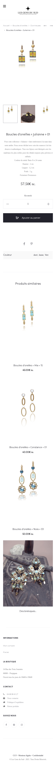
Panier (6, 652)
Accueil (6, 25)
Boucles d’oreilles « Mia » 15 (28, 365)
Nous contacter (12, 698)
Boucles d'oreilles (20, 25)
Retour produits (13, 706)
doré (35, 255)
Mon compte (9, 646)
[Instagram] (22, 725)
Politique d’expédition (15, 702)
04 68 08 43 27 (12, 694)
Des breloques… (28, 611)
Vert (46, 255)
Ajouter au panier (30, 217)
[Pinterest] (14, 725)
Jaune (41, 255)
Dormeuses (35, 25)
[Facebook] (6, 725)
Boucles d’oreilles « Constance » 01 (28, 447)
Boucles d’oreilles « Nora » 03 (28, 529)
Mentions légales (25, 755)
